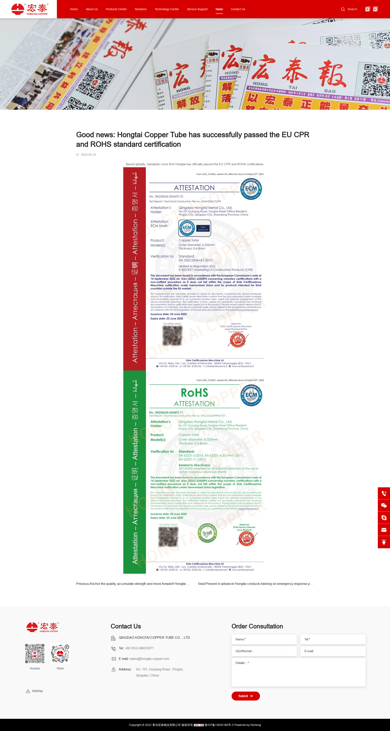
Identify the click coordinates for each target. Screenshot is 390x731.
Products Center (116, 9)
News (219, 9)
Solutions (141, 9)
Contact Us (238, 9)
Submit (243, 696)
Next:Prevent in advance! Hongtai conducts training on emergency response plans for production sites (256, 584)
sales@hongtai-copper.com (149, 658)
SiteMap (37, 691)
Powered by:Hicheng (247, 725)
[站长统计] (199, 725)
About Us (92, 9)
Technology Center (167, 9)
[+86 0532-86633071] (384, 493)
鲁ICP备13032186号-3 (219, 725)
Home (74, 9)
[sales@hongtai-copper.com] (384, 518)
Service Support (197, 9)
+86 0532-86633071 (139, 648)
